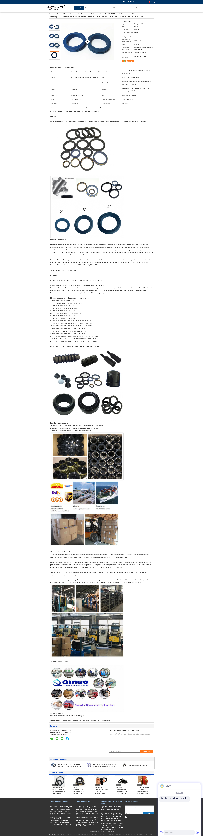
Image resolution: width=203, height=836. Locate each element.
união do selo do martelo (64, 720)
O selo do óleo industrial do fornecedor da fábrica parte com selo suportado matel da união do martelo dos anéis (61, 807)
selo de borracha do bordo (102, 720)
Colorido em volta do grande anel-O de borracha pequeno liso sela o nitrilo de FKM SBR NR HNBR (87, 824)
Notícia (146, 8)
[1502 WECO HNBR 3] (87, 41)
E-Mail (91, 831)
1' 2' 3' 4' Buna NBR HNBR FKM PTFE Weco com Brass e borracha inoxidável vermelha (143, 791)
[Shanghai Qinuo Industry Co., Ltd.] (55, 8)
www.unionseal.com (57, 713)
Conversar (129, 61)
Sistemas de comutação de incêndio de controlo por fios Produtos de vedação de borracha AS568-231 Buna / (87, 819)
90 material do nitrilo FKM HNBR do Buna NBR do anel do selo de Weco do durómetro (69, 766)
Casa (71, 8)
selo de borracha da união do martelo (83, 720)
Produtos (79, 8)
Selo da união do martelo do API (139, 765)
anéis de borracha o (82, 801)
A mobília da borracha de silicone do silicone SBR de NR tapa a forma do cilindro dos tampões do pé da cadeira (112, 822)
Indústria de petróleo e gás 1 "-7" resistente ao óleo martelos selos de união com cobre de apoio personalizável (80, 793)
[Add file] (161, 832)
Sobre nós (89, 8)
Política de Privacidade (56, 834)
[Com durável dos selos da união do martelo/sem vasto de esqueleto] (89, 765)
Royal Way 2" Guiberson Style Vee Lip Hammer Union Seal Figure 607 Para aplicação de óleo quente (122, 793)
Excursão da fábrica (103, 8)
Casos (154, 8)
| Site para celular (109, 831)
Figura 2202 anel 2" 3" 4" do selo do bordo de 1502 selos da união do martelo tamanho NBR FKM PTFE (60, 819)
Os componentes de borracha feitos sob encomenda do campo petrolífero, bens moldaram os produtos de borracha (112, 808)
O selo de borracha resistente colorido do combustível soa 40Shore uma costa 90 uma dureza (87, 813)
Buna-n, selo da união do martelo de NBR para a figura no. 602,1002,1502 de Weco (61, 824)
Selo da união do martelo (71, 14)
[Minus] (197, 786)
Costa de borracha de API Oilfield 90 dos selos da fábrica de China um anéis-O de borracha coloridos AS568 (86, 807)
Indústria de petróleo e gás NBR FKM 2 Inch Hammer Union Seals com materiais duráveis (101, 793)
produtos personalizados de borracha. (111, 802)
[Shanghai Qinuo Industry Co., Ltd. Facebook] (126, 817)
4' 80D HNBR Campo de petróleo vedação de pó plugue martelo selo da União (61, 813)
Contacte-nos (136, 8)
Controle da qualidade (121, 8)
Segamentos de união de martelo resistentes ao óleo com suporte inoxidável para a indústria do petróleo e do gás (59, 794)
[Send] (197, 832)
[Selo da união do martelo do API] (124, 765)
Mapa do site (98, 831)
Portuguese (154, 2)
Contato (147, 751)
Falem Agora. (141, 2)
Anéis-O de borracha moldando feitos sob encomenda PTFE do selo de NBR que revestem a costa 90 (112, 827)
